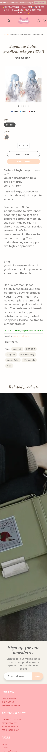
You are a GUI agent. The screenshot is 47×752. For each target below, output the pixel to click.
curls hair (17, 349)
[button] (18, 106)
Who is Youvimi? (9, 698)
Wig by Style (29, 360)
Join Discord (40, 2)
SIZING (5, 747)
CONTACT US (8, 702)
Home (6, 34)
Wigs (9, 365)
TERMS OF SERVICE (10, 726)
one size (9, 125)
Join (37, 676)
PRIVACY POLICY (9, 723)
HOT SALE (30, 349)
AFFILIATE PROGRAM (11, 705)
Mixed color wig (27, 354)
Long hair (11, 354)
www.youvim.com (22, 336)
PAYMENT (6, 744)
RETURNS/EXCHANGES (11, 719)
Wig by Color (13, 360)
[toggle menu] (3, 21)
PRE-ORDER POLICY (10, 730)
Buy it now (23, 161)
